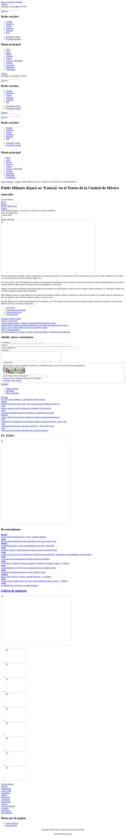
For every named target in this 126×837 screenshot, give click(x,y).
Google (18, 319)
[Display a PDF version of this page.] (12, 314)
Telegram (9, 30)
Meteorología (6, 788)
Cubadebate (5, 793)
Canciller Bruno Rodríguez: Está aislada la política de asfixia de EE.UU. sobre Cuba (34, 422)
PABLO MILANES (9, 206)
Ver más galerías (7, 784)
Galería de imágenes (14, 590)
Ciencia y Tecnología (14, 61)
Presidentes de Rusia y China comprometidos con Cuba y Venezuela (27, 546)
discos (3, 202)
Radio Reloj (5, 797)
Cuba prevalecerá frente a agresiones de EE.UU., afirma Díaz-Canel (27, 426)
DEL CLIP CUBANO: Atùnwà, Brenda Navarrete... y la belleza (26, 577)
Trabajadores (6, 802)
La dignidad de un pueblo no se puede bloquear (19, 585)
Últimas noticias (12, 389)
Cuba (8, 52)
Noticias (10, 182)
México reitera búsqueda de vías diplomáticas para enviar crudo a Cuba (28, 541)
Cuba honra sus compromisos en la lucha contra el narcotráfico (25, 559)
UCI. (70, 834)
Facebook (10, 28)
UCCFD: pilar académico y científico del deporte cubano (23, 399)
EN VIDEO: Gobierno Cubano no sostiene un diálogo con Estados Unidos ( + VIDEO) (35, 563)
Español (17, 39)
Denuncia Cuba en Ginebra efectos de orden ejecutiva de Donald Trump (29, 550)
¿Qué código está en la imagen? (16, 376)
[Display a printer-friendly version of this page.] (16, 310)
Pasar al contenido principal (11, 2)
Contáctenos (11, 69)
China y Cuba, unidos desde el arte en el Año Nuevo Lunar (24, 327)
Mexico (4, 204)
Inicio (8, 50)
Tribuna (4, 795)
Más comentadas (12, 393)
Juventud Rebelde (8, 806)
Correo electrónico (8, 348)
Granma (4, 804)
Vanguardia (5, 800)
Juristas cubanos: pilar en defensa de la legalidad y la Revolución (26, 408)
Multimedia (10, 67)
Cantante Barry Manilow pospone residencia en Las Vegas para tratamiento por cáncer (34, 325)
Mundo (9, 54)
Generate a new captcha (12, 380)
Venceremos (5, 811)
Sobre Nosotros (12, 823)
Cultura (9, 58)
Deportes (9, 56)
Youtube (9, 22)
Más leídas (10, 391)
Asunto (4, 345)
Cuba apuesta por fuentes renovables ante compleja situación (24, 430)
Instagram (10, 24)
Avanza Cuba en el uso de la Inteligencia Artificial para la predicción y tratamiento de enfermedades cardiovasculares (46, 554)
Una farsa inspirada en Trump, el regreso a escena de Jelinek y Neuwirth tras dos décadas (35, 332)
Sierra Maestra (6, 813)
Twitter (8, 26)
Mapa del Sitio (11, 825)
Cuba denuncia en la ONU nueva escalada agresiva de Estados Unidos (28, 568)
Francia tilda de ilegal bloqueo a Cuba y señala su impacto (23, 537)
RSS (7, 33)
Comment (5, 350)
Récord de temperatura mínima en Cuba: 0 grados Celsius (23, 572)
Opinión (9, 63)
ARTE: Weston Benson (10, 330)
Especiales (10, 65)
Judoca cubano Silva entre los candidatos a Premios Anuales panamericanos (30, 417)
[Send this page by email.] (14, 312)
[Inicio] (4, 4)
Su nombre (5, 342)
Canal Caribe (6, 791)
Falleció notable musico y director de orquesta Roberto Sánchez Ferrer (28, 323)
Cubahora (5, 808)
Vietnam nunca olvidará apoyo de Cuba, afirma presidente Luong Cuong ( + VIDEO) (34, 581)
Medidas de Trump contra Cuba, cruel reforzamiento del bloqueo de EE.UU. (30, 404)
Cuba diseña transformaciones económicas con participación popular (27, 413)
